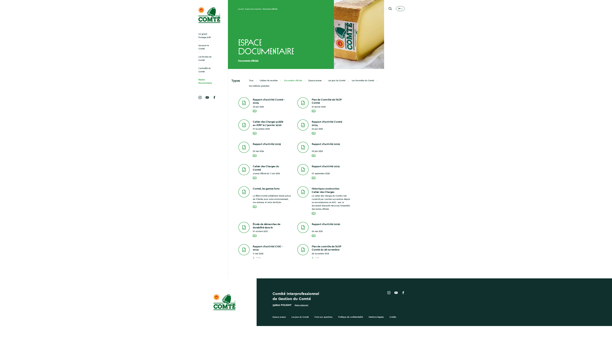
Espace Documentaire (205, 81)
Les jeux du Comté (336, 80)
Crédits (393, 317)
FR (399, 8)
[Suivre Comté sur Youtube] (207, 97)
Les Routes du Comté (204, 58)
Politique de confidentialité (350, 317)
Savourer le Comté (203, 47)
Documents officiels (293, 80)
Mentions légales (376, 317)
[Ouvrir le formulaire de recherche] (390, 8)
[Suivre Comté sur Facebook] (214, 97)
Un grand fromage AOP (204, 35)
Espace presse (315, 80)
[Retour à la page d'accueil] (209, 15)
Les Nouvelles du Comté (363, 80)
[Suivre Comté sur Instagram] (200, 97)
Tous (251, 80)
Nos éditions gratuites (259, 86)
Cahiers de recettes (269, 80)
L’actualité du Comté (204, 70)
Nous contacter (301, 305)
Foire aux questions (323, 317)
